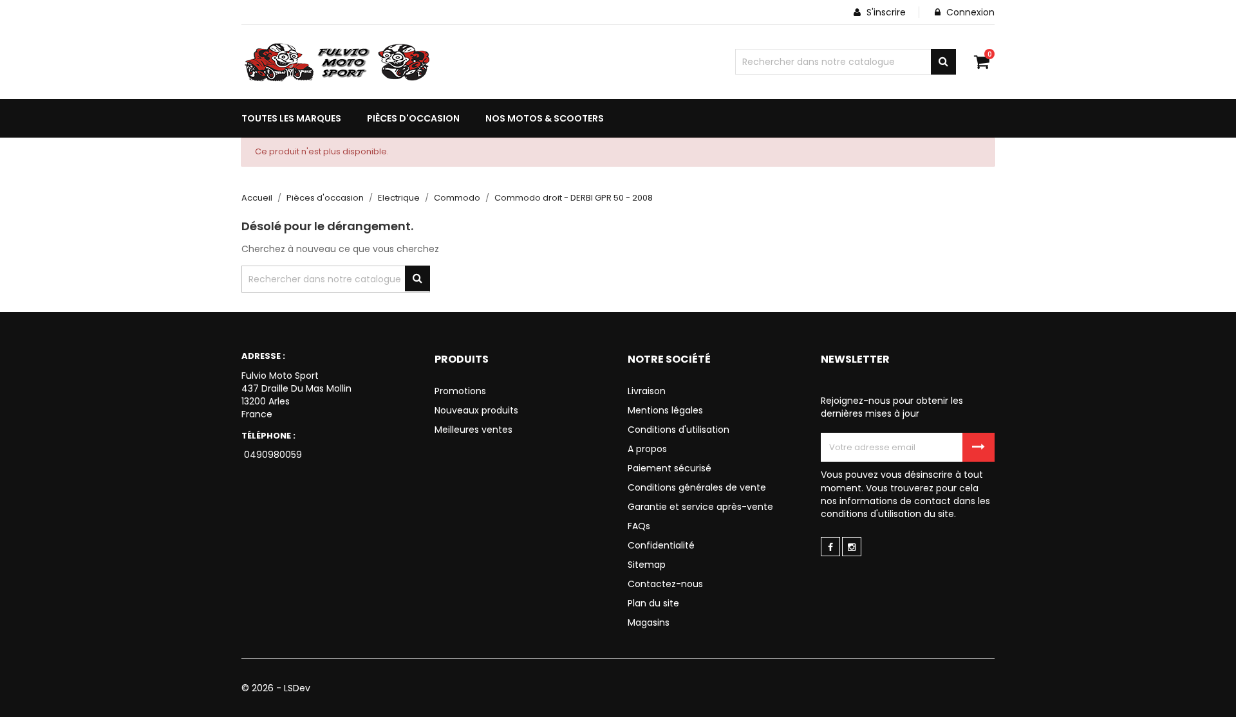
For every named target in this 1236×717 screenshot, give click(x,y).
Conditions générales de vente (697, 487)
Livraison (647, 391)
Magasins (649, 622)
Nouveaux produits (476, 410)
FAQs (639, 526)
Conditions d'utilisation (678, 429)
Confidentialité (661, 545)
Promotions (460, 391)
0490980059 (271, 454)
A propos (647, 448)
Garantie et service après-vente (700, 506)
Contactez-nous (665, 583)
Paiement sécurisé (669, 468)
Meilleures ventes (473, 429)
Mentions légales (665, 410)
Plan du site (653, 603)
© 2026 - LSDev (275, 688)
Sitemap (647, 564)
